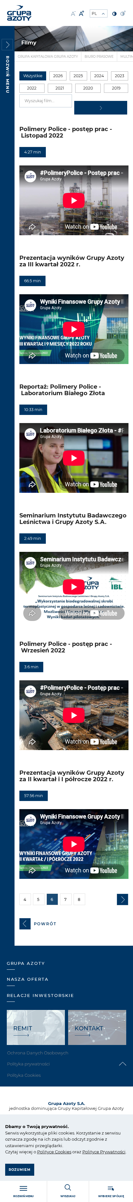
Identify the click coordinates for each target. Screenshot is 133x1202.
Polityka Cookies (24, 1075)
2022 (31, 88)
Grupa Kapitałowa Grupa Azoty (48, 57)
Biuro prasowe (99, 57)
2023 (119, 75)
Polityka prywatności (28, 1063)
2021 (60, 88)
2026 (58, 75)
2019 (116, 88)
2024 (99, 75)
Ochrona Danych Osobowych (37, 1052)
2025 (78, 75)
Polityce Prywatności (104, 1151)
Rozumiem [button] (20, 1170)
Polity (43, 1151)
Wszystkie (32, 75)
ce (51, 1151)
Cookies (62, 1151)
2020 (88, 88)
